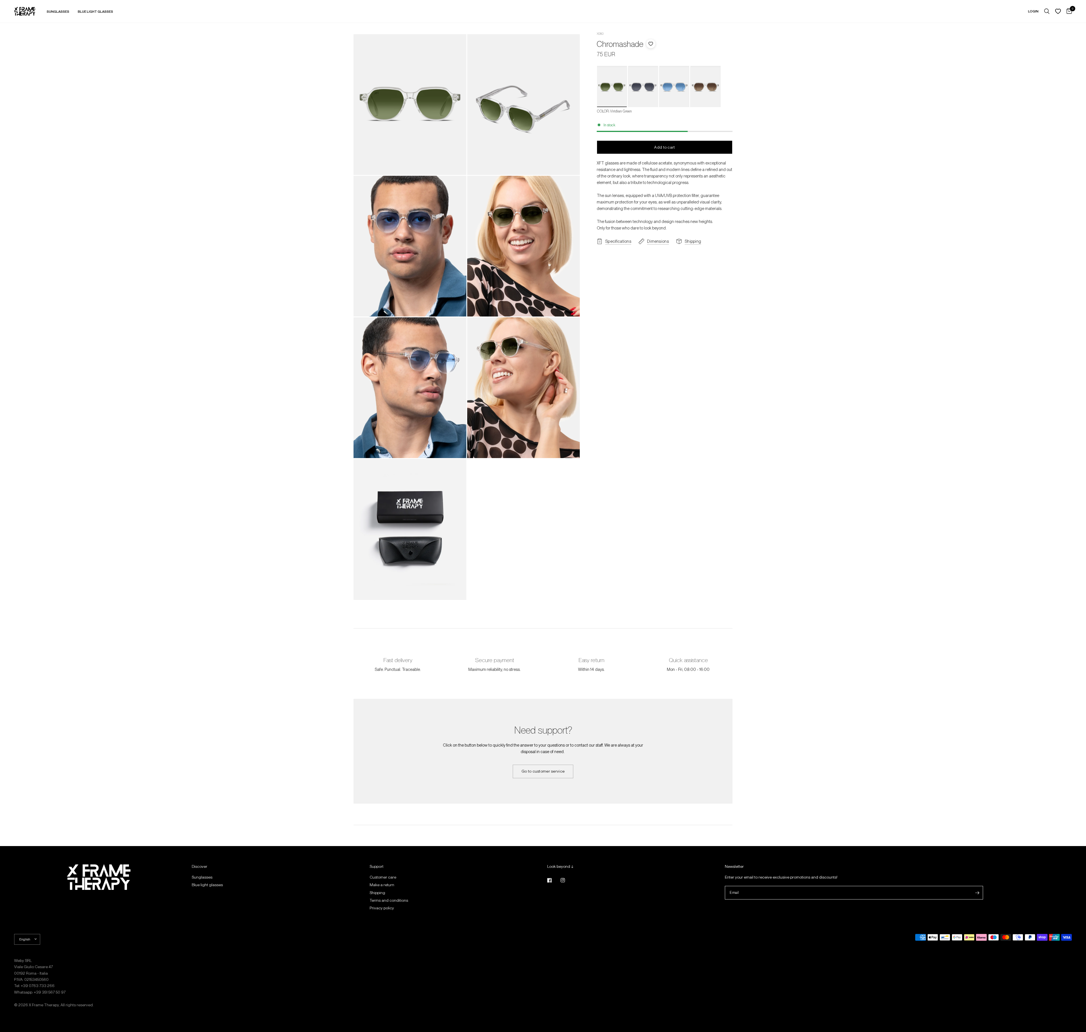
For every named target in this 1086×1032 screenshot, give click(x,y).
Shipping (377, 892)
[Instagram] (567, 880)
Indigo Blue (674, 87)
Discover (199, 866)
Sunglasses (202, 877)
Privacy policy (382, 908)
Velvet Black (643, 87)
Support (376, 866)
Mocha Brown (705, 87)
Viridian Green (612, 87)
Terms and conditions (389, 900)
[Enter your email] (977, 892)
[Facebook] (553, 880)
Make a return (382, 885)
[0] (1068, 11)
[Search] (1046, 11)
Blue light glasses (207, 885)
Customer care (383, 877)
